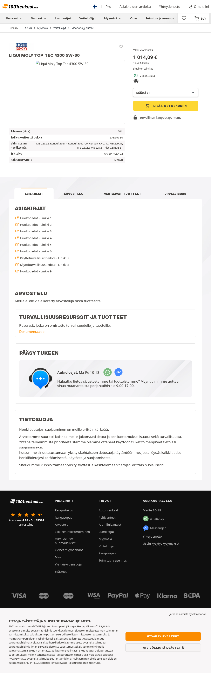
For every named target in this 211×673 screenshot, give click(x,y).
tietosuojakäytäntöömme (119, 452)
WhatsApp (157, 518)
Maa (58, 557)
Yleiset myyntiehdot (69, 550)
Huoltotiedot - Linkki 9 (35, 271)
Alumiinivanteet (110, 524)
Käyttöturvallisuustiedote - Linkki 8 (44, 265)
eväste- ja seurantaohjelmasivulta (79, 663)
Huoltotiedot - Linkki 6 (35, 251)
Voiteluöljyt (87, 18)
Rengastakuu (64, 510)
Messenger (158, 528)
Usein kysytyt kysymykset (161, 543)
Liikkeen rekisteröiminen (72, 532)
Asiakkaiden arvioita (135, 6)
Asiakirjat (34, 193)
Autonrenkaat (108, 510)
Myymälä (111, 18)
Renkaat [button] (12, 18)
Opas (133, 18)
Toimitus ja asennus (160, 18)
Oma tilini (201, 6)
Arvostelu (73, 193)
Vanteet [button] (37, 18)
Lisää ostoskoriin (169, 106)
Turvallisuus (174, 193)
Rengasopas (63, 517)
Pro (108, 6)
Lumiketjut (63, 18)
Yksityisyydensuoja (68, 564)
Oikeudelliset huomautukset (65, 541)
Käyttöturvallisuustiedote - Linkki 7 (44, 258)
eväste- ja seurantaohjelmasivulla (67, 654)
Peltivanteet (107, 517)
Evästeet (61, 571)
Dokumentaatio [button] (32, 331)
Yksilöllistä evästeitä (163, 647)
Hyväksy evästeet (163, 636)
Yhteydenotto (169, 6)
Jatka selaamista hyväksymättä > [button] (188, 614)
